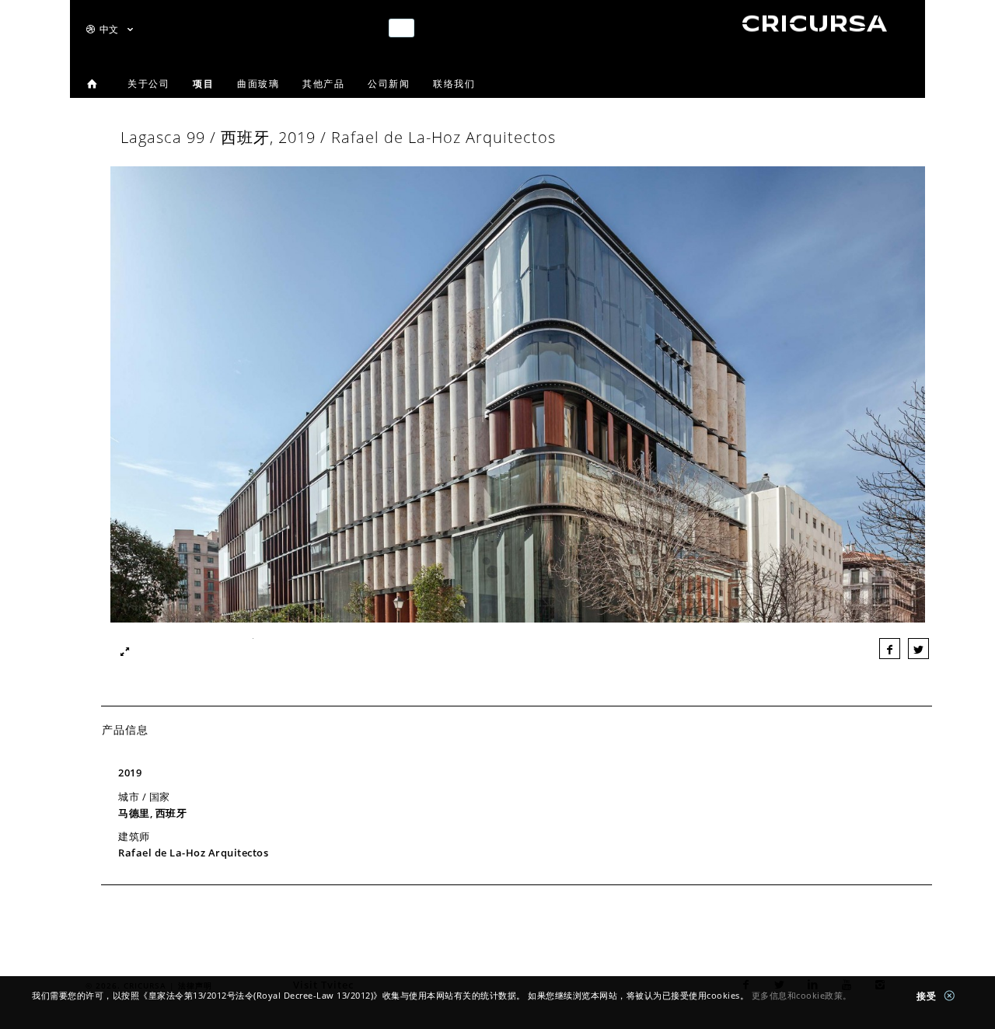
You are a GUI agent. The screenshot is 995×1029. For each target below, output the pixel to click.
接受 (928, 996)
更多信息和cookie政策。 (802, 995)
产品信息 (125, 729)
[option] (517, 398)
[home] (815, 30)
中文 (110, 29)
